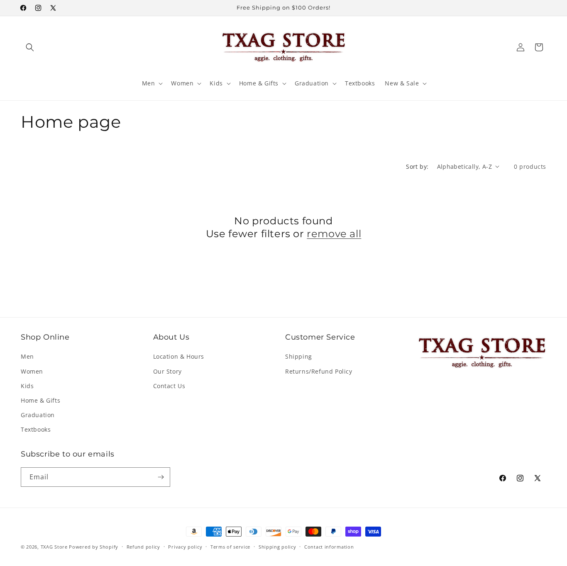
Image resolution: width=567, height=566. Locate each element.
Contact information (329, 547)
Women (32, 371)
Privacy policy (185, 547)
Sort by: (417, 166)
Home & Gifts (40, 400)
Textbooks (36, 429)
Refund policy (143, 547)
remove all (334, 234)
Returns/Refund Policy (318, 371)
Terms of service (230, 547)
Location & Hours (179, 356)
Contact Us (169, 386)
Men (27, 356)
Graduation (38, 415)
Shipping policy (277, 547)
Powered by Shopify (93, 547)
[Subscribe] (161, 477)
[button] (30, 47)
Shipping (298, 356)
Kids (27, 386)
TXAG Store (55, 547)
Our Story (167, 371)
